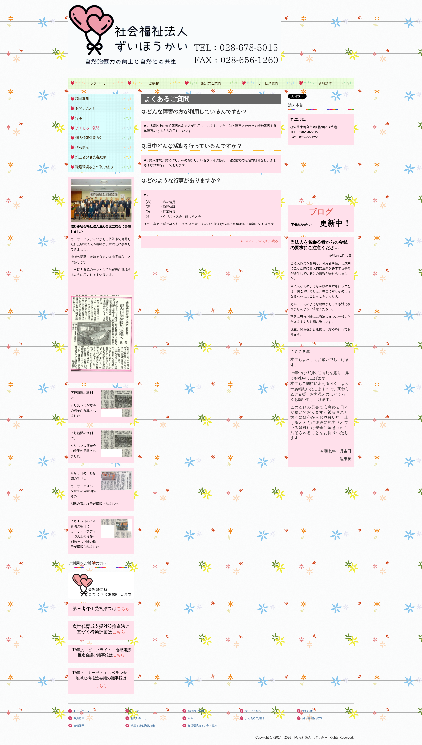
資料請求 (325, 83)
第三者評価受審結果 (90, 157)
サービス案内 (268, 83)
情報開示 (82, 147)
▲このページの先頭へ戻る (259, 241)
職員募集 (82, 99)
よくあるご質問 (87, 128)
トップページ (96, 83)
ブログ (321, 211)
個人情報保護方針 (89, 138)
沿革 (78, 118)
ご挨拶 (154, 83)
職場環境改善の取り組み (94, 167)
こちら (123, 608)
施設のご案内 (211, 83)
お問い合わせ (85, 108)
